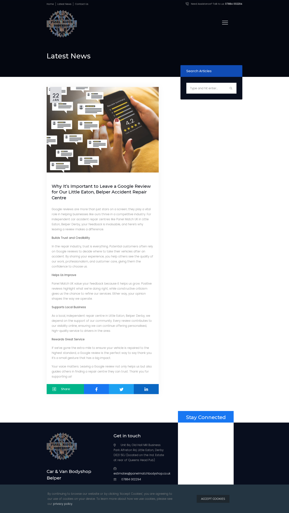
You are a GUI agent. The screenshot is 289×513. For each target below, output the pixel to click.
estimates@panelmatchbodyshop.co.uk (142, 473)
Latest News (64, 4)
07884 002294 (131, 479)
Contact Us (81, 4)
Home (50, 4)
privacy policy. (63, 504)
